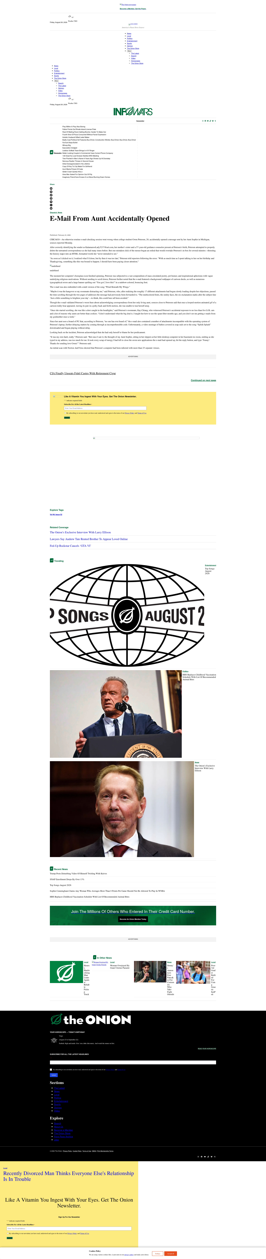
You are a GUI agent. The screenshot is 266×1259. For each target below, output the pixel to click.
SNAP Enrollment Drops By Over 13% (67, 879)
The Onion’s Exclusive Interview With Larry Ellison (80, 532)
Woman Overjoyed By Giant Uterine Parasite (120, 966)
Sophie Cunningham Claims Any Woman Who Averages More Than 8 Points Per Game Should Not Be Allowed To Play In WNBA (107, 891)
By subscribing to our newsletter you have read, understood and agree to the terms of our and (106, 413)
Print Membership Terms (105, 1151)
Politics (185, 671)
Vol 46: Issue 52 (56, 514)
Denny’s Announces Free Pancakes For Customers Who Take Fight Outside (170, 979)
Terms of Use (142, 413)
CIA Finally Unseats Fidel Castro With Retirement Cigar (83, 373)
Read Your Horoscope (207, 1049)
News (60, 212)
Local (86, 962)
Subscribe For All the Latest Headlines (78, 404)
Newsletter (140, 121)
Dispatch (53, 212)
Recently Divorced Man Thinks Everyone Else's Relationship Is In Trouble (68, 1176)
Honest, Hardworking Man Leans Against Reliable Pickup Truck (87, 979)
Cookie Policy (77, 1151)
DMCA (94, 1151)
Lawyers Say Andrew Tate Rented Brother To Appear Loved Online (89, 539)
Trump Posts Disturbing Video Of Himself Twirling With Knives (78, 873)
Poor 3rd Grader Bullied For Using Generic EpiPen (213, 979)
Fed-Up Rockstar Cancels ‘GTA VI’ (70, 545)
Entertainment (210, 565)
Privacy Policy (129, 413)
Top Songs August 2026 (209, 571)
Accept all (170, 1253)
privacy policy (129, 1255)
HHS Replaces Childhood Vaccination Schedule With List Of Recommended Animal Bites (199, 677)
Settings (157, 1253)
